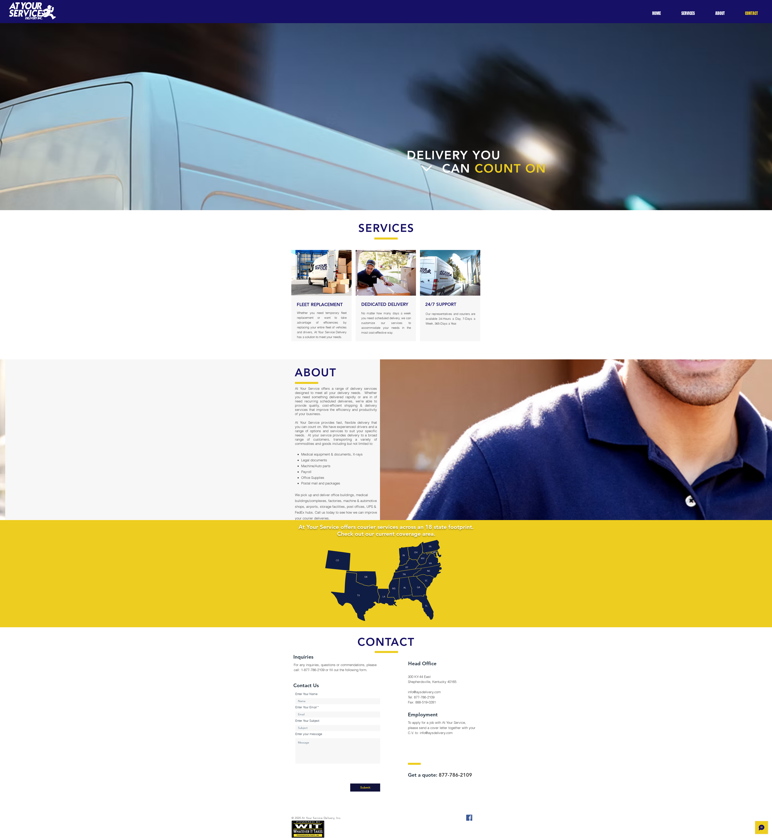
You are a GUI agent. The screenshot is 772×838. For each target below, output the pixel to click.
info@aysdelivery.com (424, 692)
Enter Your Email (306, 707)
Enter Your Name (306, 693)
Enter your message (308, 733)
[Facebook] (469, 818)
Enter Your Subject (307, 720)
